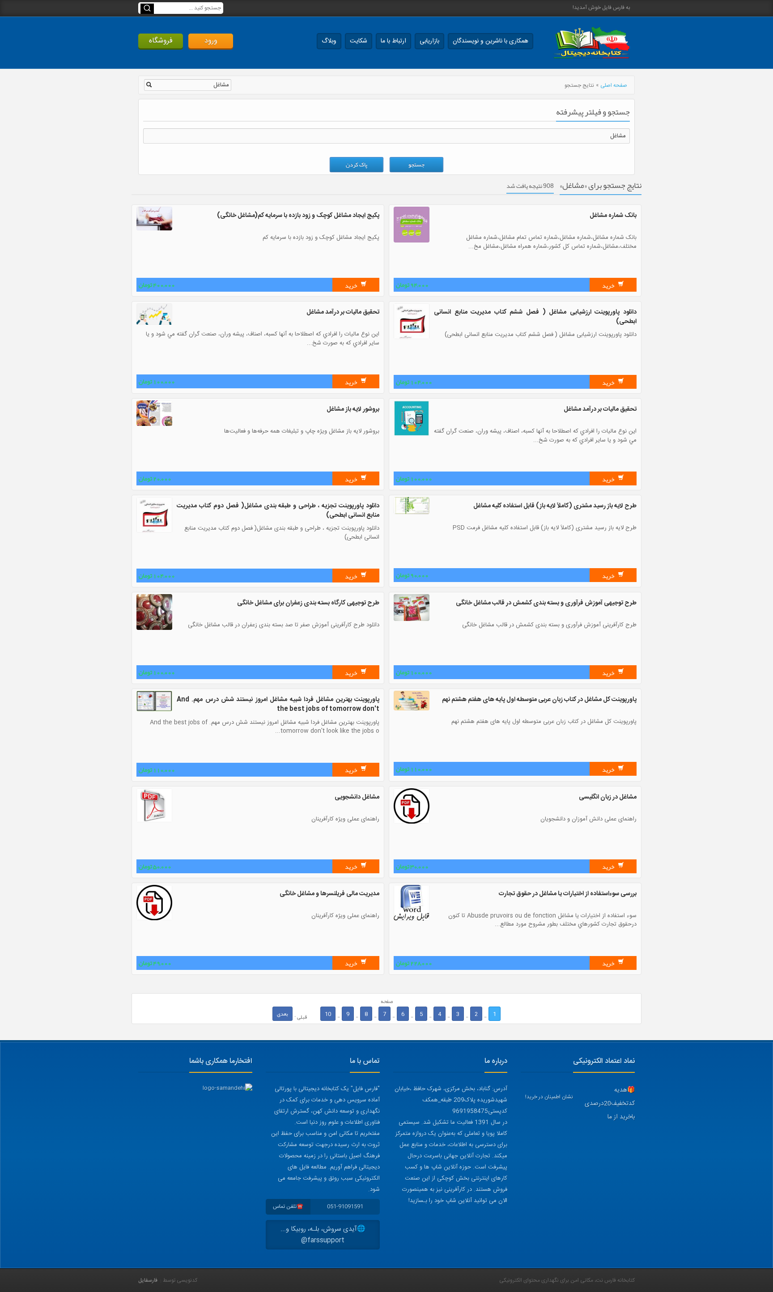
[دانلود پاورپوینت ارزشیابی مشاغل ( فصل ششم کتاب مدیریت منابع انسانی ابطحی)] (411, 337)
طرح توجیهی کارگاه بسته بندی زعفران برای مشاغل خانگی (308, 603)
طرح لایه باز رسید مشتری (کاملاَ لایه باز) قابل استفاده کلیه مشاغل (555, 506)
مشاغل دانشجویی (357, 797)
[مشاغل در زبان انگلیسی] (411, 822)
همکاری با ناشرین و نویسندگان (490, 41)
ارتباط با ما (393, 41)
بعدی (282, 1013)
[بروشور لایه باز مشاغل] (154, 424)
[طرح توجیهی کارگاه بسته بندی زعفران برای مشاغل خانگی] (154, 628)
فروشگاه (161, 41)
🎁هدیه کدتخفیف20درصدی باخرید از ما (610, 1103)
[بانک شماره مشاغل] (411, 241)
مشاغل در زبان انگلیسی (608, 797)
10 (328, 1013)
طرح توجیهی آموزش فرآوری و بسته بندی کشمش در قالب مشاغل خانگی (546, 603)
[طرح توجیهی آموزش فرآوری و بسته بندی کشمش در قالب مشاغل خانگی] (411, 619)
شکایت (358, 41)
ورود (210, 41)
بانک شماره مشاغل (613, 215)
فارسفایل (147, 1280)
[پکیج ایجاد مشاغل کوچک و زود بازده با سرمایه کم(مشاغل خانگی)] (154, 229)
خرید (609, 285)
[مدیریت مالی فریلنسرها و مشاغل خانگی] (154, 918)
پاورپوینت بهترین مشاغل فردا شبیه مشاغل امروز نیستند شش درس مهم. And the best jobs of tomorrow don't (278, 704)
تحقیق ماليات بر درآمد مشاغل (342, 312)
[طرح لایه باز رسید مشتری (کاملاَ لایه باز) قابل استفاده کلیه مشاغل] (411, 512)
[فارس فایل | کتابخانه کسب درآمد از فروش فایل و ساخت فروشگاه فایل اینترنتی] (591, 43)
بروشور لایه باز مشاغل (353, 409)
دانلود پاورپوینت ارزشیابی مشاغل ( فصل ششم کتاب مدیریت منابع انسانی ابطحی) (535, 317)
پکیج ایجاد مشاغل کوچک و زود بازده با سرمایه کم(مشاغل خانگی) (298, 215)
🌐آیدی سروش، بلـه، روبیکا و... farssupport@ (322, 1235)
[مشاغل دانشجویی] (154, 820)
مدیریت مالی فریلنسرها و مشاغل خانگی (329, 893)
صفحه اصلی (613, 85)
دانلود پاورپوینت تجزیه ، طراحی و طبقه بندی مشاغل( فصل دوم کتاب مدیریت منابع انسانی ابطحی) (278, 511)
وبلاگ (329, 41)
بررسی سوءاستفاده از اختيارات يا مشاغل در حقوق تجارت (568, 893)
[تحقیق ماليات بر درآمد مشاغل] (154, 323)
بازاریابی (429, 41)
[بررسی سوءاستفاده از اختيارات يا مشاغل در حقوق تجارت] (411, 919)
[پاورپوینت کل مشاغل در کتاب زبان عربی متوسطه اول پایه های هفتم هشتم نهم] (411, 709)
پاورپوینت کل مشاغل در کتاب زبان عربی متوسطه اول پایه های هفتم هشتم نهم (539, 699)
